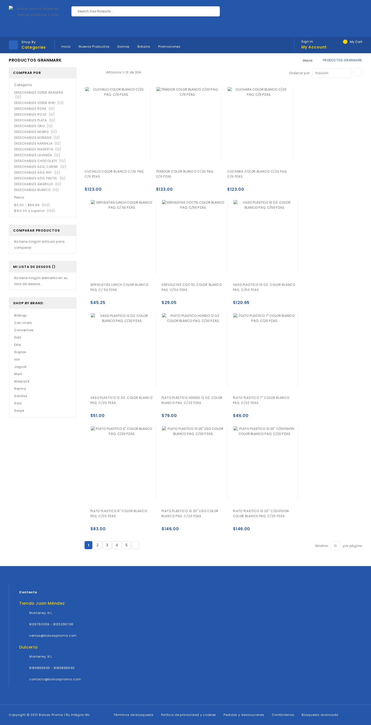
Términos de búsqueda (133, 715)
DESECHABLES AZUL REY (38, 172)
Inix (17, 359)
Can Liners (23, 323)
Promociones (169, 46)
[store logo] (34, 18)
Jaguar (20, 367)
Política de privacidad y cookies (188, 715)
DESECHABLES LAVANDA (38, 155)
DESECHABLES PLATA (36, 120)
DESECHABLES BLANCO (38, 190)
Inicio (66, 46)
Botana (144, 46)
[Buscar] (212, 11)
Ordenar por (299, 73)
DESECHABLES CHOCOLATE (41, 161)
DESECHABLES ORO (35, 126)
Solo (18, 403)
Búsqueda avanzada (320, 715)
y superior (36, 211)
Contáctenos (283, 715)
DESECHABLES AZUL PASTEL (41, 178)
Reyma (20, 388)
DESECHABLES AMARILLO (39, 184)
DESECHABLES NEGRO (37, 132)
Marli (18, 374)
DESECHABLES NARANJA (39, 143)
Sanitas (21, 396)
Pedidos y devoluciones (244, 715)
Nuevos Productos (94, 46)
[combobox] (145, 11)
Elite (17, 345)
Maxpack (22, 381)
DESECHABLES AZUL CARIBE (41, 166)
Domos (123, 46)
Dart (17, 337)
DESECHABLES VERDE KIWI (40, 103)
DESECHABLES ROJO (36, 114)
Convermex (23, 330)
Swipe (19, 410)
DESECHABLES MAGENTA (39, 149)
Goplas (20, 352)
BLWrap (20, 315)
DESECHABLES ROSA (36, 108)
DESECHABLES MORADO (38, 137)
